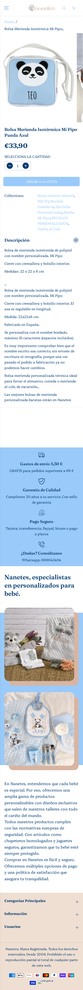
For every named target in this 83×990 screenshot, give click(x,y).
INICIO (43, 201)
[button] (7, 8)
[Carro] (74, 8)
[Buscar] (64, 8)
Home (9, 21)
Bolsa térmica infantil (56, 195)
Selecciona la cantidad (27, 156)
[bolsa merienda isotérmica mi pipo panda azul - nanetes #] (37, 77)
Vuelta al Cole (49, 229)
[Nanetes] (41, 8)
